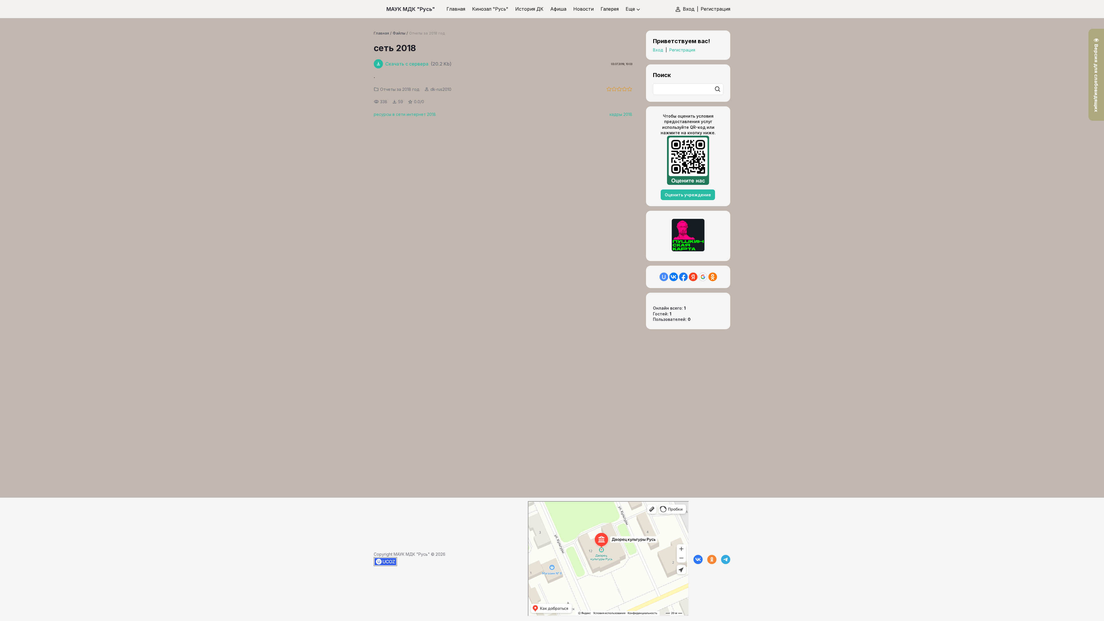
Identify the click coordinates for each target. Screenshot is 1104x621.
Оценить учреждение (688, 194)
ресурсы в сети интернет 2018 (405, 114)
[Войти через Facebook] (683, 277)
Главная (381, 33)
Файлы (399, 33)
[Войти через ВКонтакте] (673, 277)
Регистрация (715, 9)
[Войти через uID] (664, 277)
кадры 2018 (621, 114)
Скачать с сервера (406, 64)
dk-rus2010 (440, 89)
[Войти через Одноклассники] (712, 277)
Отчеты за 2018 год (427, 33)
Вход (689, 9)
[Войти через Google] (703, 277)
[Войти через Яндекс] (693, 277)
